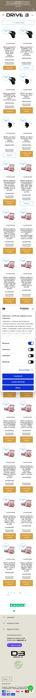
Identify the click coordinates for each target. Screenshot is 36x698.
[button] (32, 15)
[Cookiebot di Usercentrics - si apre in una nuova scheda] (21, 309)
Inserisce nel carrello (26, 110)
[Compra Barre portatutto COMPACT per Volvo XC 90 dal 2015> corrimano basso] (9, 80)
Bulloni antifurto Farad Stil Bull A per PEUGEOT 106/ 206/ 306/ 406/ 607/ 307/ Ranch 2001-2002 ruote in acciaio (26, 186)
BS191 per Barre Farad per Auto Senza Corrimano (10, 139)
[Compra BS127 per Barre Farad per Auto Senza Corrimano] (26, 80)
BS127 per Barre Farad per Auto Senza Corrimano (26, 95)
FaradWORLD (9, 193)
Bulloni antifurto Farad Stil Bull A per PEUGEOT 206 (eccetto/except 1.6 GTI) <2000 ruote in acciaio (26, 234)
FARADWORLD (9, 60)
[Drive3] (17, 15)
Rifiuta (18, 388)
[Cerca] (33, 9)
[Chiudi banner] (33, 309)
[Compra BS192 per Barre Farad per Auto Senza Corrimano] (26, 124)
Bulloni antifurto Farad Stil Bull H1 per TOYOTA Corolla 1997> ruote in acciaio (26, 519)
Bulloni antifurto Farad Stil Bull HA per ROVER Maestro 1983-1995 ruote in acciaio (26, 567)
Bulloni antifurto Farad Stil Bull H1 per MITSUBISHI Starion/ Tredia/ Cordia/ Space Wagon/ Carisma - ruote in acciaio (9, 471)
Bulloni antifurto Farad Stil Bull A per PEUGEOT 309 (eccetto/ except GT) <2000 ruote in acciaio (26, 282)
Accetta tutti (18, 376)
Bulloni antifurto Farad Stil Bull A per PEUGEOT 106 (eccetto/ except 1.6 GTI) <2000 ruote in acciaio (10, 185)
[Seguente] (26, 593)
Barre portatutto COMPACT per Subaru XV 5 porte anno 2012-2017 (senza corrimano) (9, 52)
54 (20, 593)
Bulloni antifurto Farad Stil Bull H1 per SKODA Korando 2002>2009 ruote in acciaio (26, 470)
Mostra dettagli (24, 370)
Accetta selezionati (18, 382)
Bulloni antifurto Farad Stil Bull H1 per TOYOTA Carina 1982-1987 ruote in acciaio (9, 520)
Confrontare (10, 43)
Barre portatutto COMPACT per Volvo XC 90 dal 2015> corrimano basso (9, 96)
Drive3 (4, 684)
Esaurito (26, 68)
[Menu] (3, 15)
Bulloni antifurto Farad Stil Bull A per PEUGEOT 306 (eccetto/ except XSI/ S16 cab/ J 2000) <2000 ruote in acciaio (10, 283)
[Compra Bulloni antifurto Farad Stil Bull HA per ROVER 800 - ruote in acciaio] (9, 550)
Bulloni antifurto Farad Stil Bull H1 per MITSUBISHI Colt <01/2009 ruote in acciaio (9, 424)
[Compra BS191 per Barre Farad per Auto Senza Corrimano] (9, 124)
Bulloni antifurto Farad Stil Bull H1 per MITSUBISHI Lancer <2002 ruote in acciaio (26, 424)
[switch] (31, 349)
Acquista (9, 68)
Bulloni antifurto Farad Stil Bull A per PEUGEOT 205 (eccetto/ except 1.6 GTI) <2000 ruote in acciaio (10, 234)
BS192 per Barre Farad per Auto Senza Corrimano (26, 139)
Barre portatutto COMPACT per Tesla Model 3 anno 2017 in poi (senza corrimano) (26, 51)
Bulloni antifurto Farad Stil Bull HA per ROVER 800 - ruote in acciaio (10, 566)
